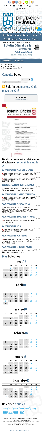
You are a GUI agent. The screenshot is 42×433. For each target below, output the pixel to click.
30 (16, 277)
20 (26, 299)
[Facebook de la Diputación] (9, 2)
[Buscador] (27, 2)
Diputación (7, 35)
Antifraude (25, 6)
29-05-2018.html (26, 42)
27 (26, 301)
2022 (27, 409)
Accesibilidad (35, 6)
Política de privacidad (19, 418)
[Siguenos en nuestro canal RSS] (20, 2)
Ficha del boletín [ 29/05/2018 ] (21, 55)
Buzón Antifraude (25, 420)
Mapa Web (9, 6)
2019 (11, 412)
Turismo (35, 39)
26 (21, 301)
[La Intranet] (32, 2)
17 (21, 273)
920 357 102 (22, 9)
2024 (16, 409)
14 (6, 273)
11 (26, 270)
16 (16, 273)
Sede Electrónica (10, 39)
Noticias (26, 35)
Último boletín (8, 64)
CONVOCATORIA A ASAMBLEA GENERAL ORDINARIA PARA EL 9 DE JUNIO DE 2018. (18, 189)
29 (11, 277)
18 (26, 273)
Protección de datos (32, 418)
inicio (4, 42)
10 (21, 270)
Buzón (17, 6)
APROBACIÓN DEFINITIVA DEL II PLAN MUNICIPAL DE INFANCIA (17, 231)
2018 (18, 42)
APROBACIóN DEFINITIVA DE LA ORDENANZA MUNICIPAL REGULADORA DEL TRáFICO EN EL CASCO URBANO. (20, 241)
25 (26, 275)
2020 (5, 412)
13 (26, 296)
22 (11, 275)
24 (21, 275)
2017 (22, 412)
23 (16, 275)
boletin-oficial (11, 42)
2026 (5, 409)
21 (6, 275)
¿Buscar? (24, 82)
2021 (33, 409)
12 (21, 296)
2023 (22, 409)
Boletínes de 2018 (23, 52)
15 (11, 273)
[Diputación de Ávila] (21, 30)
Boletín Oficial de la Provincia (12, 61)
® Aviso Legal (8, 418)
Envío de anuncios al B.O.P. (12, 68)
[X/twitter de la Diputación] (16, 2)
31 (21, 277)
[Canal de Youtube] (23, 2)
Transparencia (24, 39)
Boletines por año (9, 66)
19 (21, 299)
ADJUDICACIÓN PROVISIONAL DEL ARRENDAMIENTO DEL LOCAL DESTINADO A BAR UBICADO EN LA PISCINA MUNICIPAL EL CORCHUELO (21, 210)
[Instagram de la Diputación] (13, 2)
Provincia (17, 35)
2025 (11, 409)
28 (6, 277)
